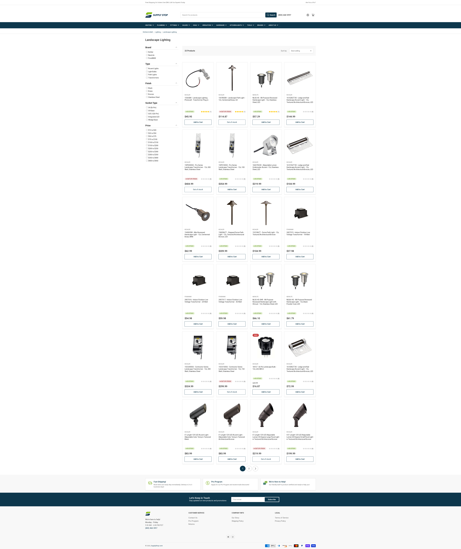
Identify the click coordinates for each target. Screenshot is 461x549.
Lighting (158, 32)
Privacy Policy (280, 521)
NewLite (151, 55)
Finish (148, 83)
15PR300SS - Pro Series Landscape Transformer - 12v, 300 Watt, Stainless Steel (198, 167)
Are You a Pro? (311, 2)
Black (150, 88)
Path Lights (152, 75)
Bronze (151, 94)
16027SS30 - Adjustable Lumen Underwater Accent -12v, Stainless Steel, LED (266, 167)
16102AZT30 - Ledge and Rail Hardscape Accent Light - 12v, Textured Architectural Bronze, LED (300, 100)
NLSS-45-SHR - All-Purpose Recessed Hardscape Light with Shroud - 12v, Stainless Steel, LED (265, 302)
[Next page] (255, 468)
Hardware (220, 25)
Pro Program (193, 521)
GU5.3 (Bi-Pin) (153, 114)
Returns (191, 524)
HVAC (195, 25)
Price (148, 125)
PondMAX (152, 58)
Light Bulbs (152, 72)
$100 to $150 (153, 142)
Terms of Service (281, 518)
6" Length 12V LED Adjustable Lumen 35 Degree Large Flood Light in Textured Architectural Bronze (266, 437)
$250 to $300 (153, 152)
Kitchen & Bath (236, 25)
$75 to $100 (152, 139)
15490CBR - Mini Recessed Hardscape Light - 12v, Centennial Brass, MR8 (197, 234)
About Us (272, 25)
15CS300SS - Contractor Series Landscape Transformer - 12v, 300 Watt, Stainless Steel (198, 369)
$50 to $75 (152, 136)
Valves (185, 25)
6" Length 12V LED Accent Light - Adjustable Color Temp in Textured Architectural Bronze (232, 437)
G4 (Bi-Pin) (152, 108)
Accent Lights (153, 68)
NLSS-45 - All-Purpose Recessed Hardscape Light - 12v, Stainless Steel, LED (265, 100)
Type (147, 64)
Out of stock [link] (232, 122)
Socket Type (151, 103)
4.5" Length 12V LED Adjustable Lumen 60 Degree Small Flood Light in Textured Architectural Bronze (300, 437)
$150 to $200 (153, 145)
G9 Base (151, 111)
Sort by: (284, 51)
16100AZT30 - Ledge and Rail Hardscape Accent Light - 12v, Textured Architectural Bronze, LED (300, 369)
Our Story (235, 518)
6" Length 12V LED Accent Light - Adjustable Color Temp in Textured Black (198, 437)
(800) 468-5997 (151, 528)
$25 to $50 (152, 133)
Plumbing (161, 25)
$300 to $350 (153, 155)
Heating (148, 25)
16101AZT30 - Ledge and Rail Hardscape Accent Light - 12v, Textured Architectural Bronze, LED (300, 167)
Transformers (153, 78)
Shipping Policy (237, 521)
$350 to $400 (153, 158)
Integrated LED (153, 117)
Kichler (150, 52)
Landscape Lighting (170, 32)
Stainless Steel (154, 97)
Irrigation (206, 25)
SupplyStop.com (157, 546)
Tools (249, 25)
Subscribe (272, 499)
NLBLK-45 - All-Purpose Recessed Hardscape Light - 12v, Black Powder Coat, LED (299, 302)
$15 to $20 (152, 130)
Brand (148, 47)
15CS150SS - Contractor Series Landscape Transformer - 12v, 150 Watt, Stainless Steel (232, 369)
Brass (150, 91)
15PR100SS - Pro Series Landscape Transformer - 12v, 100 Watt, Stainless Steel (232, 167)
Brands (260, 25)
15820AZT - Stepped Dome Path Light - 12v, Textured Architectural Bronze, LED (231, 234)
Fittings (173, 25)
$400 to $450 (153, 161)
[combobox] (228, 15)
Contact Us (192, 518)
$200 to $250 (153, 148)
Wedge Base (153, 120)
